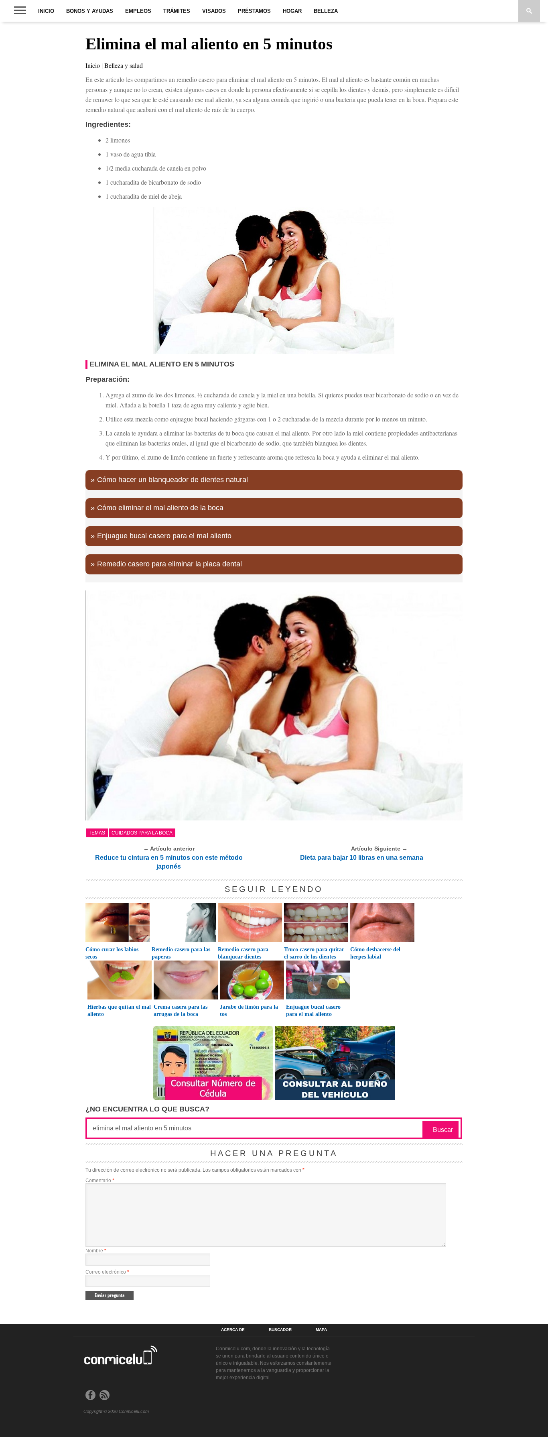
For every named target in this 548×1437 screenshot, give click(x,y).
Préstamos (254, 11)
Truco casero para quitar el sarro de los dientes (314, 953)
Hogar (292, 11)
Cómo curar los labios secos (111, 953)
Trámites (176, 11)
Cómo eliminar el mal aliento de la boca (160, 508)
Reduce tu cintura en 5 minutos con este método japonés (169, 862)
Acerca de (233, 1330)
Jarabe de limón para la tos (249, 1010)
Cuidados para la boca (142, 833)
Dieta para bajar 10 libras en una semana (361, 857)
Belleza (326, 11)
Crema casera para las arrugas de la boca (180, 1010)
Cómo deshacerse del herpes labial (375, 953)
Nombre (95, 1251)
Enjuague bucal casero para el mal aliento (164, 536)
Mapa (321, 1330)
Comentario (99, 1180)
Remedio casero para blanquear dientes (243, 953)
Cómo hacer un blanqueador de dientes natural (172, 480)
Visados (214, 11)
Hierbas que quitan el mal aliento (119, 1010)
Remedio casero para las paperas (181, 953)
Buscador (280, 1330)
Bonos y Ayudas (89, 11)
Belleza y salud (123, 65)
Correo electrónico (107, 1272)
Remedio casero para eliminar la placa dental (169, 564)
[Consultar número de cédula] (213, 1097)
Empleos (138, 11)
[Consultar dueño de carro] (335, 1097)
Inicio (46, 11)
